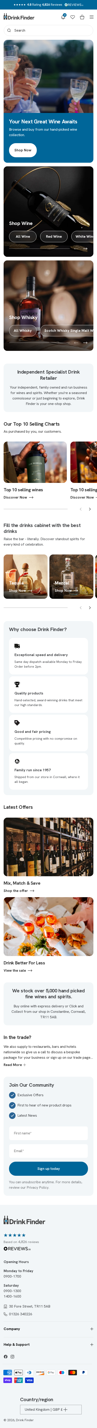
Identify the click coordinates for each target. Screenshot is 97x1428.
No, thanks (48, 754)
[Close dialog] (88, 669)
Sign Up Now (48, 728)
